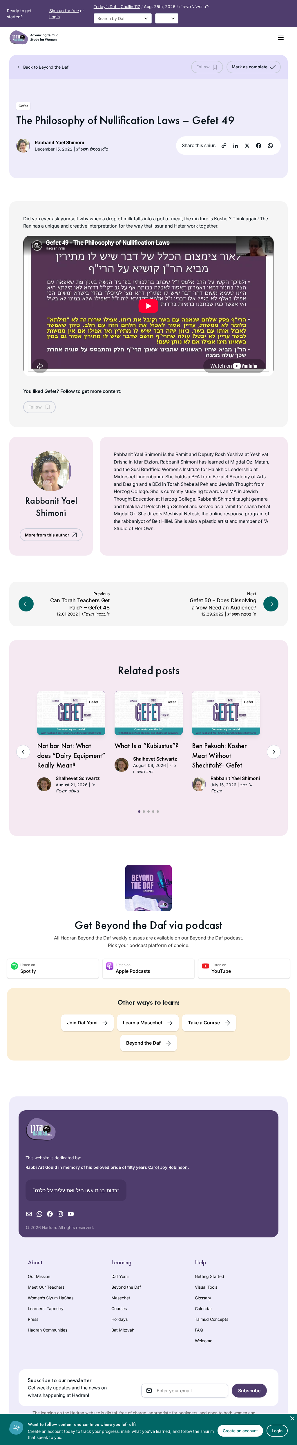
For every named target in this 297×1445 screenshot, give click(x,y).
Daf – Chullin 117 (117, 6)
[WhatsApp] (270, 145)
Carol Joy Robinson (168, 1167)
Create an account (240, 1430)
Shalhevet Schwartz (78, 778)
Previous (23, 752)
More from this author (47, 534)
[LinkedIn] (235, 145)
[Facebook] (258, 145)
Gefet (23, 106)
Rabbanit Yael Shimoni (59, 142)
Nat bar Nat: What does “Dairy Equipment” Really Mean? (71, 755)
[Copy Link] (224, 145)
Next (274, 752)
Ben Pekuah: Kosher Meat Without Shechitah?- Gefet (219, 755)
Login (54, 16)
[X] (247, 145)
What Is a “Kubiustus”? (146, 745)
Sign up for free (64, 10)
